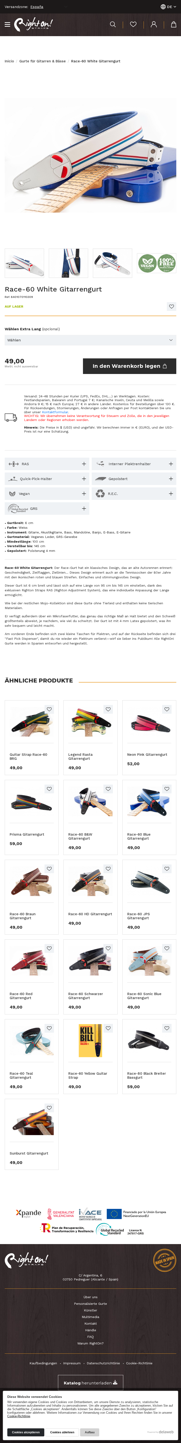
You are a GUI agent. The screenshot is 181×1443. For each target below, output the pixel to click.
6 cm (29, 523)
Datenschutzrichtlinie (103, 1363)
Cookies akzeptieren (26, 1432)
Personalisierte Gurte (90, 1304)
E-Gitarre (123, 532)
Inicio (9, 61)
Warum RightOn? (90, 1343)
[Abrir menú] (7, 25)
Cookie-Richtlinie (139, 1363)
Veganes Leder (42, 537)
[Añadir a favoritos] (171, 306)
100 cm (38, 541)
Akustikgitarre (51, 532)
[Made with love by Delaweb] (161, 1431)
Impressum (72, 1363)
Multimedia (90, 1317)
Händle (90, 1330)
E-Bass (108, 532)
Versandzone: (16, 7)
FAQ (90, 1337)
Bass (68, 532)
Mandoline (82, 532)
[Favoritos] (129, 24)
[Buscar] (113, 24)
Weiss (23, 527)
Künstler (90, 1310)
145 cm (39, 546)
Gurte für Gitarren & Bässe (42, 61)
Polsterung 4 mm (41, 551)
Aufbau (90, 1432)
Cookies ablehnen (62, 1432)
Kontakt (90, 1323)
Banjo (96, 532)
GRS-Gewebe (66, 537)
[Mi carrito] (170, 25)
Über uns (91, 1297)
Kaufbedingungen (43, 1363)
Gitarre (33, 532)
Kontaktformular (55, 412)
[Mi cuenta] (150, 25)
